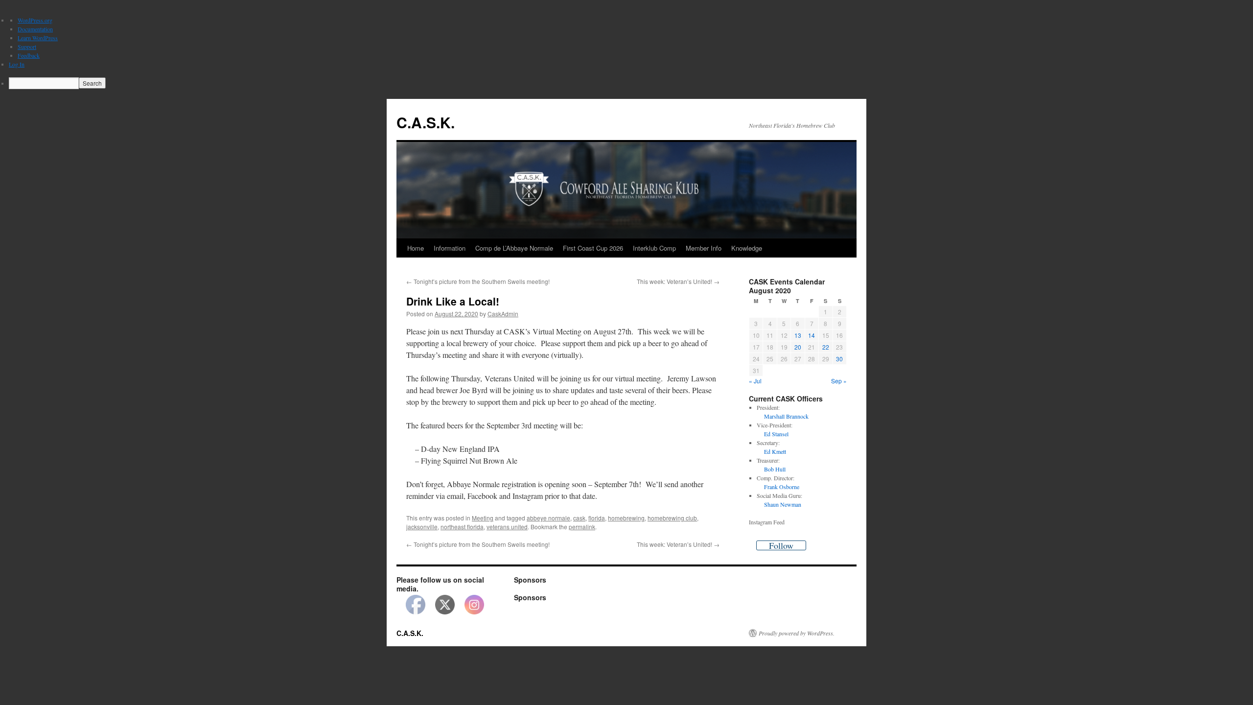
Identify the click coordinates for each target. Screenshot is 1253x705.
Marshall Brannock (786, 416)
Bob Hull (775, 469)
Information (449, 248)
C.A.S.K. (425, 122)
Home (415, 248)
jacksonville (422, 526)
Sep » (839, 380)
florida (596, 518)
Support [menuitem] (27, 46)
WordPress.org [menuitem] (35, 20)
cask (579, 518)
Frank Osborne (781, 487)
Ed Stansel (776, 434)
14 (811, 335)
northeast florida (462, 526)
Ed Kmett (775, 451)
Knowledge (746, 248)
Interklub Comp (654, 248)
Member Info (703, 248)
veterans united (507, 526)
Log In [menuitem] (16, 64)
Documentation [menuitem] (35, 29)
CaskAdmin (502, 313)
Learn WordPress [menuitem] (38, 38)
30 (839, 358)
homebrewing (626, 518)
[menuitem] (631, 83)
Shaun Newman (782, 504)
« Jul (755, 380)
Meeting (482, 518)
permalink (582, 526)
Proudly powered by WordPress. (797, 633)
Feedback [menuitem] (29, 55)
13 (797, 335)
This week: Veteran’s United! (678, 281)
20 (797, 347)
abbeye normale (548, 518)
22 (825, 347)
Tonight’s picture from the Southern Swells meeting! (478, 281)
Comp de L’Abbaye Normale (514, 248)
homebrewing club (672, 518)
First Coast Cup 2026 (593, 248)
